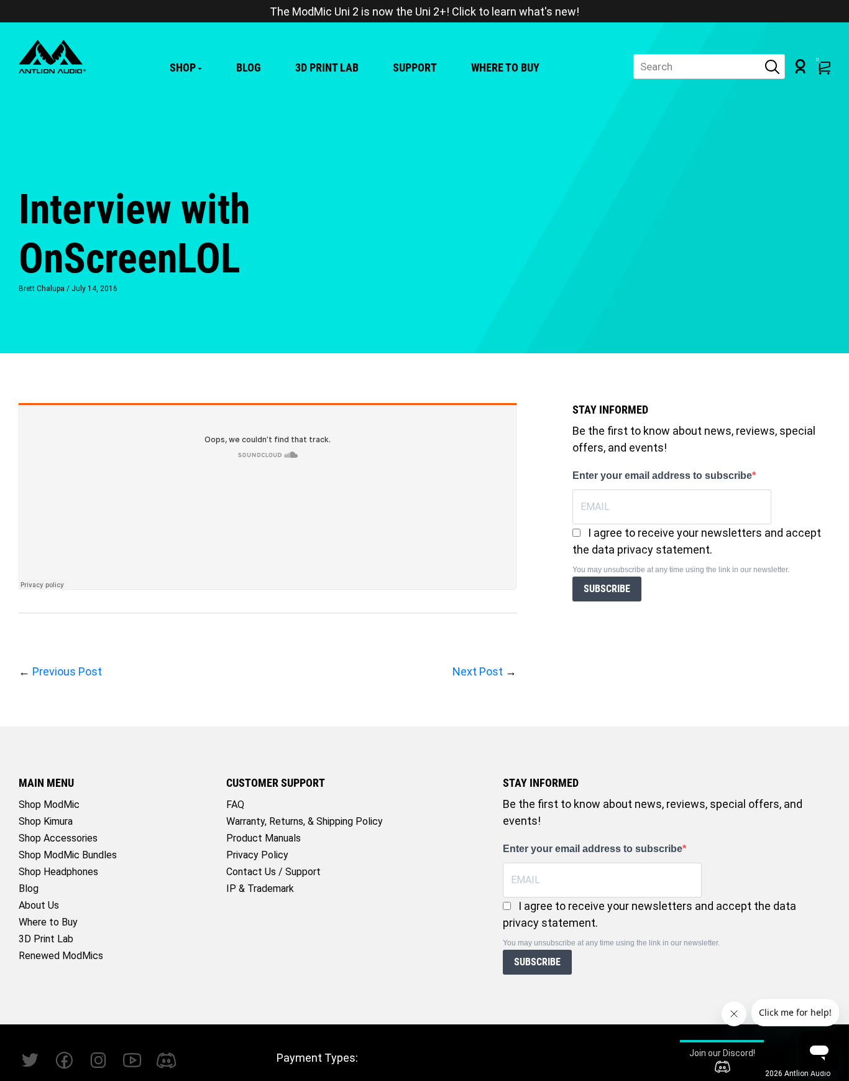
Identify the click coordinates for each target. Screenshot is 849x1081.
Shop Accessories (58, 838)
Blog (248, 67)
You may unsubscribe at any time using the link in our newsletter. (680, 569)
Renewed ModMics (61, 956)
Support (415, 67)
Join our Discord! (722, 1053)
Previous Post (67, 671)
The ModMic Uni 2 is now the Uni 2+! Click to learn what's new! (424, 11)
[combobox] (709, 66)
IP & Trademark (260, 888)
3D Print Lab (327, 67)
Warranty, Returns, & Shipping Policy (304, 821)
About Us (39, 905)
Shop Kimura (46, 821)
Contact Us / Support (273, 872)
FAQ (235, 804)
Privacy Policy (257, 855)
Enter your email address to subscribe (662, 475)
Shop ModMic (49, 804)
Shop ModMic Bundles (68, 855)
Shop (183, 67)
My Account (800, 66)
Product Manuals (263, 838)
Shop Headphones (58, 872)
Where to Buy (505, 67)
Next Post (477, 671)
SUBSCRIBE (607, 589)
